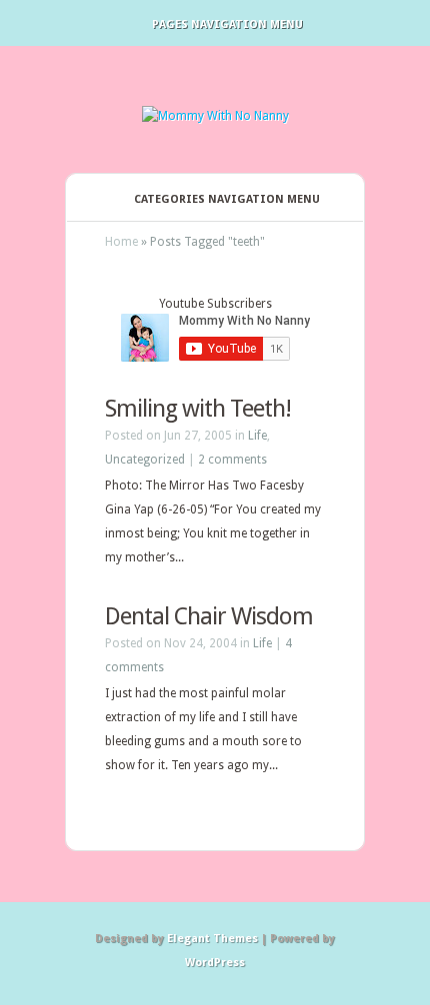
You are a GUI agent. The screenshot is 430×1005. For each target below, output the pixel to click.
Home (121, 242)
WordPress (215, 962)
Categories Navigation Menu (227, 199)
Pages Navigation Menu (227, 24)
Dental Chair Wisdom (209, 616)
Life (257, 436)
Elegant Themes (212, 938)
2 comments (232, 460)
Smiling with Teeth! (198, 409)
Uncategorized (145, 460)
